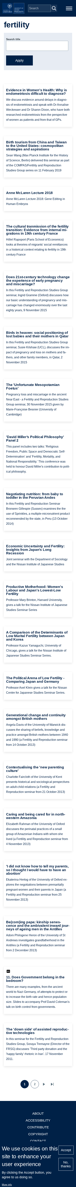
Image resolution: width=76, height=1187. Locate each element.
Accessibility (38, 1120)
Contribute (38, 1127)
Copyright (38, 1134)
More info (7, 1184)
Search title (13, 39)
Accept (66, 1150)
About (38, 1113)
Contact (38, 1141)
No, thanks (66, 1164)
